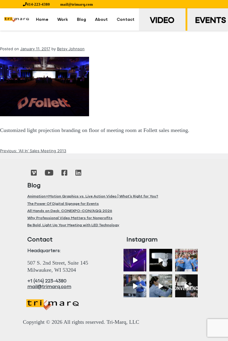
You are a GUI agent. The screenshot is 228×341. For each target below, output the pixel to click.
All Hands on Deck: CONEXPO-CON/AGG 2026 (69, 211)
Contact (125, 20)
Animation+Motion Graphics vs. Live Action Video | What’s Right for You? (92, 196)
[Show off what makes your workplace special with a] (160, 285)
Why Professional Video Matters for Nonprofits (70, 218)
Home (42, 20)
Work (62, 20)
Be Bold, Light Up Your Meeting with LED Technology (73, 225)
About (101, 20)
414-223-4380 (38, 4)
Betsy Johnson (71, 48)
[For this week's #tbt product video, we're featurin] (160, 260)
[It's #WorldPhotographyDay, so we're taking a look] (186, 260)
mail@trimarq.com (76, 4)
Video (162, 21)
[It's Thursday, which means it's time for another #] (135, 285)
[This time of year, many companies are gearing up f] (186, 285)
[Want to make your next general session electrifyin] (135, 260)
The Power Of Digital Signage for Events (63, 204)
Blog (81, 20)
